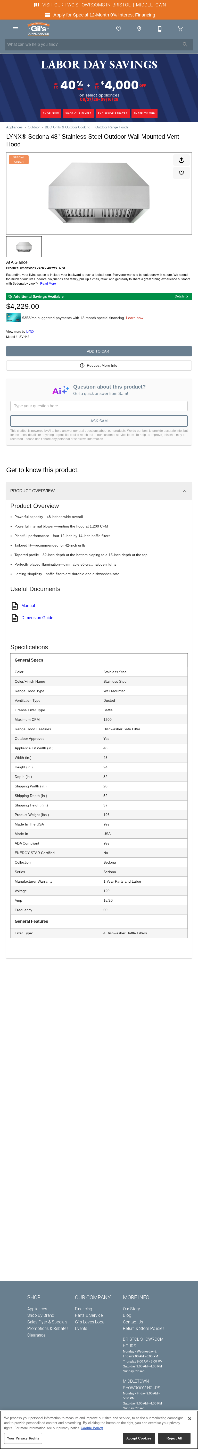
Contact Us (133, 1322)
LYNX (30, 331)
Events (81, 1328)
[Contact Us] (160, 29)
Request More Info (102, 365)
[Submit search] (185, 44)
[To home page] (39, 29)
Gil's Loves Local (90, 1322)
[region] (99, 1429)
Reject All (174, 1438)
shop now (51, 113)
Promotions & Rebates (48, 1328)
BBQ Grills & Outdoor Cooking (67, 127)
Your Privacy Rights (23, 1438)
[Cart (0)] (180, 29)
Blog (127, 1315)
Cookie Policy (92, 1428)
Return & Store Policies (143, 1328)
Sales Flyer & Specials (47, 1322)
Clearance (36, 1335)
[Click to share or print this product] (181, 160)
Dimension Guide (37, 618)
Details (180, 296)
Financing (83, 1308)
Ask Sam (99, 421)
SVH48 (24, 337)
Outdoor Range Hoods (111, 127)
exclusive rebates (113, 113)
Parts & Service (89, 1315)
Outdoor (34, 127)
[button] (15, 29)
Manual (28, 605)
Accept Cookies (139, 1438)
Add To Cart (99, 351)
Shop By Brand (40, 1315)
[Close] (189, 1418)
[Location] (139, 29)
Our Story (131, 1308)
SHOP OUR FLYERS (78, 113)
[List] (118, 29)
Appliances (14, 127)
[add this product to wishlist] (181, 173)
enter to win (144, 113)
